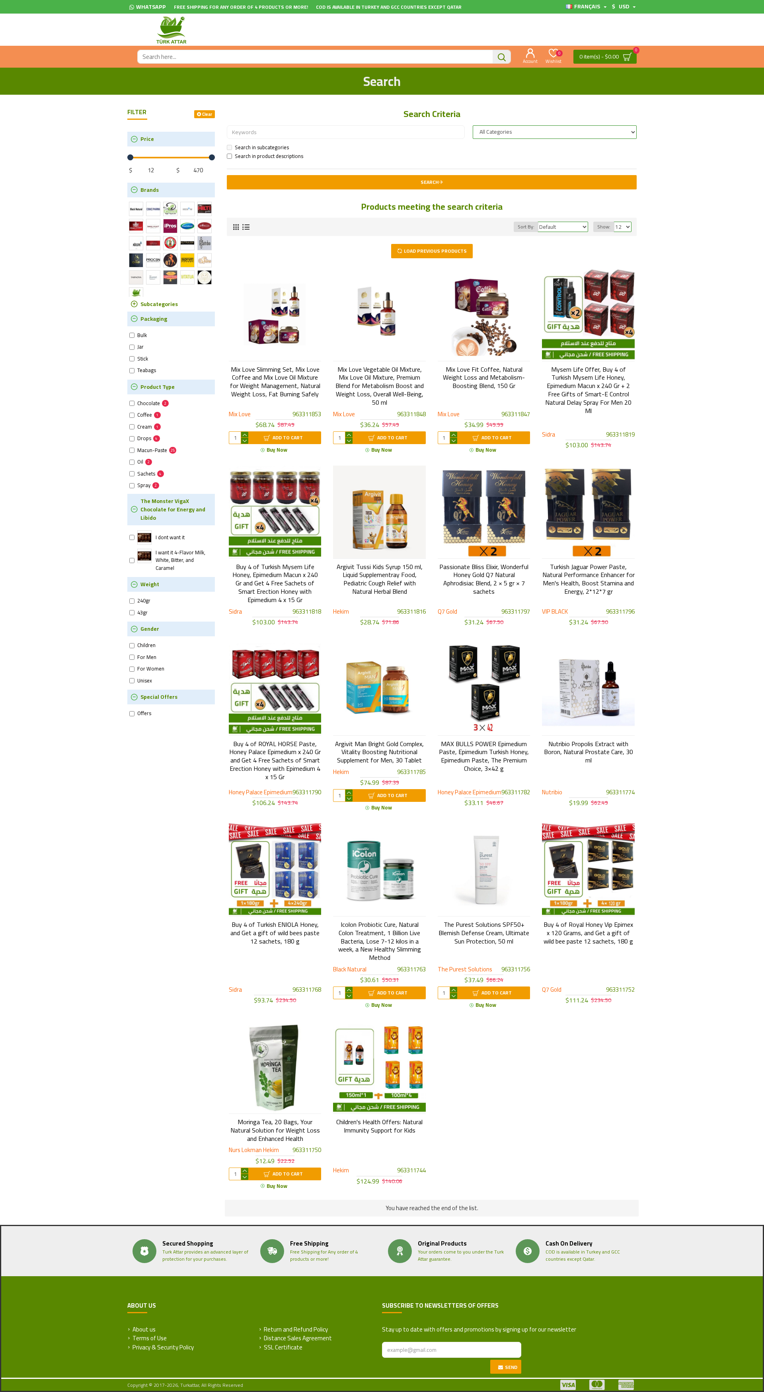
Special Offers (158, 697)
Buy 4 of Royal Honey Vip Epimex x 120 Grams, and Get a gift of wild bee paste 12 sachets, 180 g (588, 932)
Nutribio (552, 792)
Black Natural (349, 969)
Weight (149, 584)
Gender (149, 629)
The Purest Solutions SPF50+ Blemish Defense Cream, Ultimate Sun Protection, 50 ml (484, 932)
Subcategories (159, 304)
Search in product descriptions (269, 156)
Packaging (153, 319)
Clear (207, 114)
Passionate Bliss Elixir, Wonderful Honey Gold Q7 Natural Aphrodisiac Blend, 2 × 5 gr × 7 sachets (483, 579)
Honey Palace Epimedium (260, 792)
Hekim (341, 611)
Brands (149, 190)
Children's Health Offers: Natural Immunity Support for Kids (379, 1126)
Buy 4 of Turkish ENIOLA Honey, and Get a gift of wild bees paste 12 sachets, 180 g (275, 932)
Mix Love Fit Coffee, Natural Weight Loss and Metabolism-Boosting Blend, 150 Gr (484, 377)
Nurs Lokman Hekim (254, 1150)
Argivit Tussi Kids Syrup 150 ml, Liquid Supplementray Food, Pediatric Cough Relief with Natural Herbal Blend (380, 579)
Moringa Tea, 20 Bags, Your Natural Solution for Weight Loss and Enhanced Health (275, 1130)
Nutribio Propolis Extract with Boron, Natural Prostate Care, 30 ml (588, 752)
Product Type (157, 387)
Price (147, 139)
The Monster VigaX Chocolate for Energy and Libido (172, 509)
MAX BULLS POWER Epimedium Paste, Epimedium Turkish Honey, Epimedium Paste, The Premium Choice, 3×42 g (484, 756)
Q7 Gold (447, 611)
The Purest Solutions (465, 969)
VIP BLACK (555, 611)
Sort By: (526, 226)
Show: (603, 226)
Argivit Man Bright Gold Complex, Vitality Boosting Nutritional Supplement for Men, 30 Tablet (379, 752)
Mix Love (240, 414)
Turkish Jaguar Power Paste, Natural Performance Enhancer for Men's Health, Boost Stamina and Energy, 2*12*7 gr (588, 579)
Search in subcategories (262, 148)
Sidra (548, 434)
